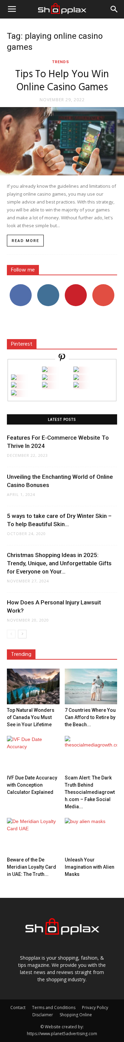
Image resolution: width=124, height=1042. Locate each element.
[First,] (14, 378)
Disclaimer (42, 1015)
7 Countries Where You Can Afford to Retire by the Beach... (90, 717)
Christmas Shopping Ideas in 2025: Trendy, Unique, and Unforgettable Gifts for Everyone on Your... (59, 563)
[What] (45, 370)
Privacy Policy (95, 1007)
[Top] (14, 393)
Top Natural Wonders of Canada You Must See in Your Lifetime (30, 717)
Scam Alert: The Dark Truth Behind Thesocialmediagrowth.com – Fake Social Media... (90, 792)
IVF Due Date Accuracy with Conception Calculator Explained (32, 785)
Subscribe (103, 286)
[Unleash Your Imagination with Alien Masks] (91, 836)
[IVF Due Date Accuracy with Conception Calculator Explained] (33, 754)
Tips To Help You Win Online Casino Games (62, 81)
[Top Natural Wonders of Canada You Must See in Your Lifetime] (33, 687)
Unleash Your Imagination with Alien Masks (89, 867)
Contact (17, 1007)
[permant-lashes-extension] (45, 385)
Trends (60, 62)
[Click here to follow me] (62, 358)
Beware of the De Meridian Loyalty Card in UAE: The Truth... (31, 867)
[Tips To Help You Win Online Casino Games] (62, 141)
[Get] (76, 370)
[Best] (76, 385)
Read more (25, 241)
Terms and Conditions (53, 1007)
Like (21, 286)
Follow (48, 286)
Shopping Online (76, 1015)
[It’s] (14, 385)
